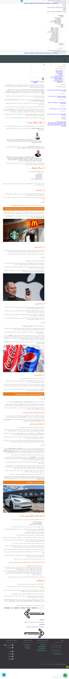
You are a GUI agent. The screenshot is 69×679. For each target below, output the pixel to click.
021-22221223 (42, 646)
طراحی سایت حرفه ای (61, 124)
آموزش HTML (54, 27)
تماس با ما (61, 44)
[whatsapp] (65, 675)
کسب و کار (63, 126)
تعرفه (62, 25)
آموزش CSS (54, 29)
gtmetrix (62, 122)
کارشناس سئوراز (34, 81)
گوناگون (56, 41)
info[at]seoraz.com (41, 650)
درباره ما (61, 43)
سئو (59, 123)
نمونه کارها (60, 24)
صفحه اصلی (60, 15)
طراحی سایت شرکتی (51, 124)
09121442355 (42, 648)
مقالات (61, 26)
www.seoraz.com (57, 653)
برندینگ (60, 74)
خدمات (61, 16)
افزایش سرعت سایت (55, 122)
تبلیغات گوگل (58, 22)
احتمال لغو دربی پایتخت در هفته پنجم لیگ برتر (57, 108)
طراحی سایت (58, 17)
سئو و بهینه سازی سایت (52, 31)
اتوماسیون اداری (57, 20)
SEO (65, 122)
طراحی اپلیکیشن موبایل (55, 21)
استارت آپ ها (55, 36)
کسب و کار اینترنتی (53, 39)
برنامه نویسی (55, 34)
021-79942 (43, 644)
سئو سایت (58, 19)
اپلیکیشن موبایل (54, 35)
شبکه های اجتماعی (53, 38)
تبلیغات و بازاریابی (54, 40)
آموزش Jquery (54, 30)
